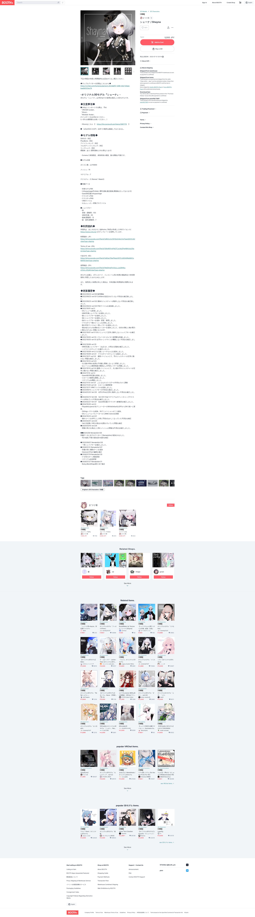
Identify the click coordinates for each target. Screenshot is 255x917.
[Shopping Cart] (240, 2)
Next (133, 37)
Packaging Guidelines (74, 888)
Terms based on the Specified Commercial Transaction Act (166, 912)
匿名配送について (72, 877)
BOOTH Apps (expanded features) (78, 873)
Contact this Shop (146, 127)
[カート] (151, 18)
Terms (142, 120)
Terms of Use (99, 912)
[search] (58, 2)
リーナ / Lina (123, 532)
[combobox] (38, 2)
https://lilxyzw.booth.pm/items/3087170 (112, 124)
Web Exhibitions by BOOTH (106, 888)
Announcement (133, 869)
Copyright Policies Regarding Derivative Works (79, 897)
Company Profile (89, 912)
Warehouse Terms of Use (111, 912)
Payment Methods (103, 877)
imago (138, 572)
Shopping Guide (103, 873)
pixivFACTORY (144, 102)
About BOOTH (217, 2)
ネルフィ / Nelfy (86, 532)
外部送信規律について (143, 912)
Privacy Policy (145, 123)
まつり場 (93, 505)
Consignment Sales (73, 892)
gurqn (162, 572)
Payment (145, 112)
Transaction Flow (103, 881)
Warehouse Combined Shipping (108, 884)
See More (127, 583)
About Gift (145, 61)
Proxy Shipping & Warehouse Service (79, 881)
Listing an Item (71, 869)
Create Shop (231, 2)
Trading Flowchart (148, 109)
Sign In (204, 2)
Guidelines (123, 912)
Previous (82, 37)
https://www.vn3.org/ (88, 232)
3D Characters (154, 11)
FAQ (130, 873)
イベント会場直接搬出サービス (76, 884)
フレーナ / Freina (105, 532)
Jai (113, 572)
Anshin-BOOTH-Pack (156, 87)
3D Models (143, 11)
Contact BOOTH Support (137, 877)
